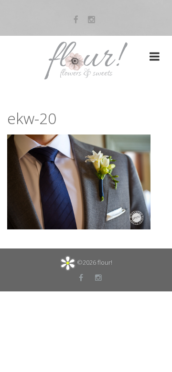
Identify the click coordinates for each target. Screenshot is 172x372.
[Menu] (155, 57)
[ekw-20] (78, 181)
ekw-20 (31, 118)
